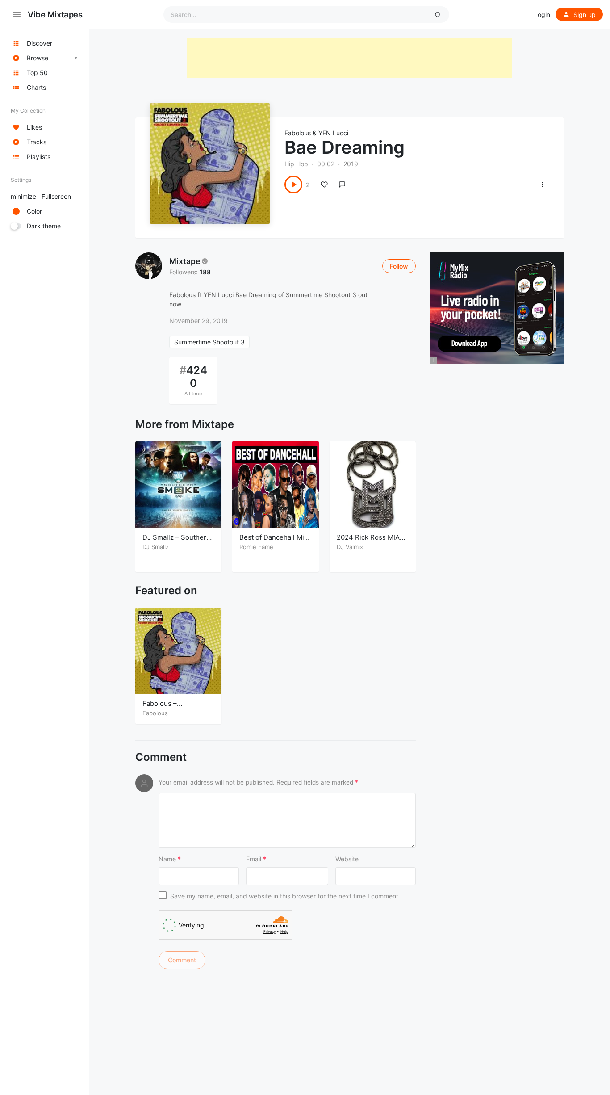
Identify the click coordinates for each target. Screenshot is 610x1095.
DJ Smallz (155, 546)
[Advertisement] (349, 58)
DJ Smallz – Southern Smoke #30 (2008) (176, 541)
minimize (41, 196)
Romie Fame (256, 546)
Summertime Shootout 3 (209, 342)
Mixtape (184, 261)
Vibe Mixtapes (55, 14)
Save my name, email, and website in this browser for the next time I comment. (285, 896)
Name (170, 859)
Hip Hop (296, 164)
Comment (161, 757)
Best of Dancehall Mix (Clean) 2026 (273, 541)
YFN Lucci (333, 133)
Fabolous (297, 133)
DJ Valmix (350, 546)
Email (256, 859)
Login (542, 14)
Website (347, 859)
